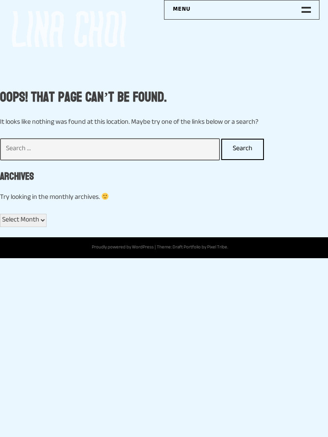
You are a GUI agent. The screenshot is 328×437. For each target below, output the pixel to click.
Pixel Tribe (217, 248)
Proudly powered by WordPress (123, 248)
